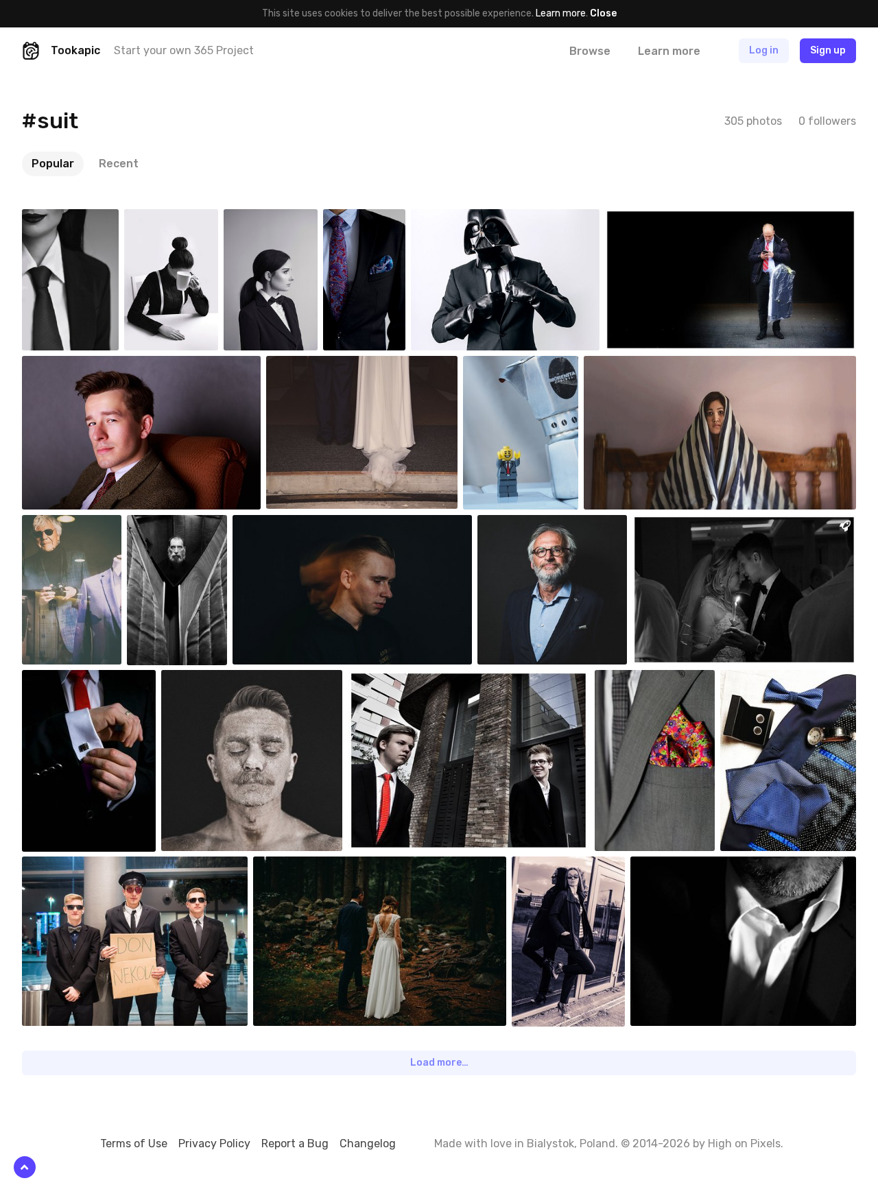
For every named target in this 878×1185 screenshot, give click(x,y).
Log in (764, 50)
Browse (589, 51)
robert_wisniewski (536, 366)
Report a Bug (295, 1143)
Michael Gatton (175, 530)
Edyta (67, 219)
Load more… (439, 1062)
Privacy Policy (214, 1143)
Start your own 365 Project (184, 50)
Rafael (68, 525)
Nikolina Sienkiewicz (707, 525)
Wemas (678, 867)
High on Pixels (744, 1143)
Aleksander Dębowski (99, 366)
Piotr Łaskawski (660, 680)
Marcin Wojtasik (577, 867)
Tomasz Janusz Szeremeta (543, 530)
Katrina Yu (638, 366)
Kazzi (66, 867)
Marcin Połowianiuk (793, 680)
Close (603, 13)
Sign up (828, 50)
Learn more (561, 13)
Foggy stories (315, 867)
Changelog (368, 1143)
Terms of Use (133, 1143)
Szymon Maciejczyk (378, 225)
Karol (648, 219)
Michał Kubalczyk (301, 525)
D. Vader (460, 219)
